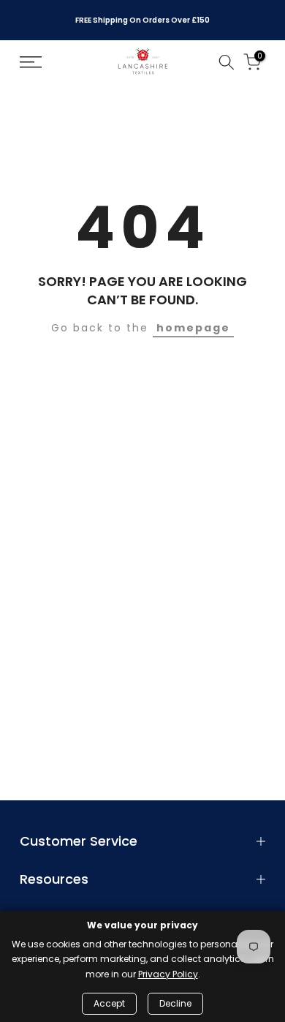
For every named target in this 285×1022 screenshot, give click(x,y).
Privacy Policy (168, 974)
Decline (175, 1003)
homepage (193, 327)
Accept (109, 1003)
